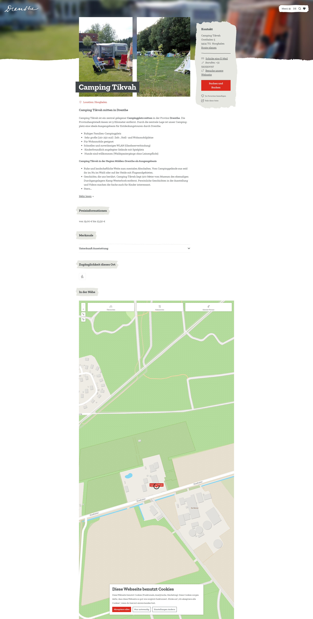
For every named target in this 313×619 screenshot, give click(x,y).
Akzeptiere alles (121, 609)
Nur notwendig (141, 609)
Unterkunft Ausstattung (93, 248)
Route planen (209, 47)
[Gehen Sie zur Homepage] (21, 8)
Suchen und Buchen (216, 85)
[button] (156, 486)
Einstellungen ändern (164, 609)
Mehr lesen (85, 196)
